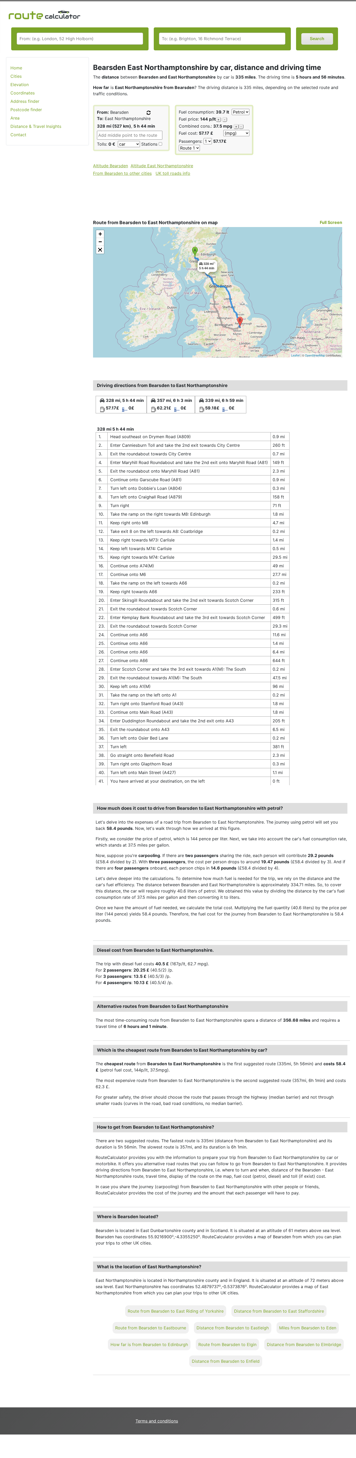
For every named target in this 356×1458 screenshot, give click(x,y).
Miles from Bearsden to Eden (307, 1327)
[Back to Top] (349, 1443)
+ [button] (100, 234)
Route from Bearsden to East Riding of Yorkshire (176, 1311)
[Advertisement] (47, 232)
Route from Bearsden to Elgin (227, 1344)
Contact (18, 134)
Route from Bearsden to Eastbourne (150, 1327)
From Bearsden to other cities (122, 173)
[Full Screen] (100, 250)
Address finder (24, 101)
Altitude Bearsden (110, 165)
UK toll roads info (173, 173)
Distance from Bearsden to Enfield (226, 1361)
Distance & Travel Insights (35, 126)
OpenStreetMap (315, 355)
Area (15, 118)
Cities (16, 76)
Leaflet (295, 355)
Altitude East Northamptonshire (162, 165)
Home (16, 67)
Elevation (19, 84)
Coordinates (22, 93)
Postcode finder (26, 109)
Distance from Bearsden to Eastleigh (233, 1327)
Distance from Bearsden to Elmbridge (304, 1344)
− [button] (100, 242)
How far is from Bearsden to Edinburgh (149, 1344)
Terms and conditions (157, 1421)
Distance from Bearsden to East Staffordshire (279, 1311)
